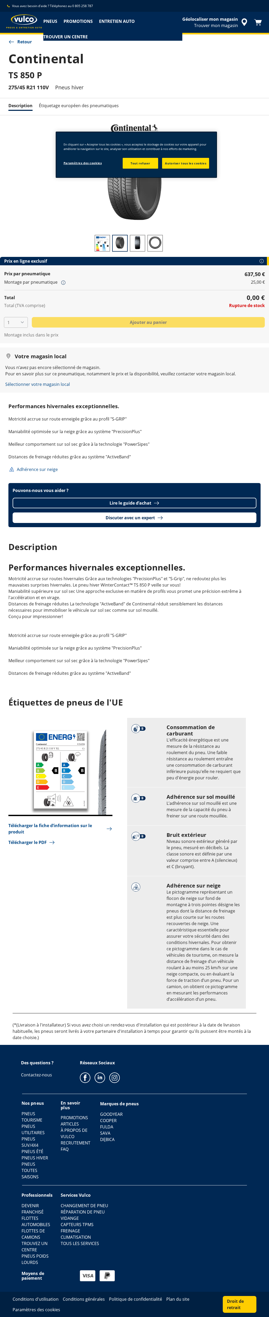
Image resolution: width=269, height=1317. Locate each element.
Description (20, 105)
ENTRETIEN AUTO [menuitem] (117, 21)
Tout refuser (140, 163)
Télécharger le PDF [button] (27, 842)
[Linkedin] (100, 1077)
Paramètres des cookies (83, 163)
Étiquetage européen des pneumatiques (79, 105)
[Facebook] (85, 1077)
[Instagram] (114, 1077)
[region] (136, 155)
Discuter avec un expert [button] (130, 518)
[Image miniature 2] (120, 243)
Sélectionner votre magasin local (37, 384)
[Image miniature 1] (102, 243)
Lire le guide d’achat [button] (130, 503)
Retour (24, 42)
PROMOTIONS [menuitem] (78, 21)
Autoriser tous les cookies (185, 163)
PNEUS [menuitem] (50, 21)
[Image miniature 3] (137, 243)
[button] (63, 282)
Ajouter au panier (148, 322)
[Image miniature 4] (155, 243)
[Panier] (258, 22)
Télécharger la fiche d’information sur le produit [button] (50, 829)
